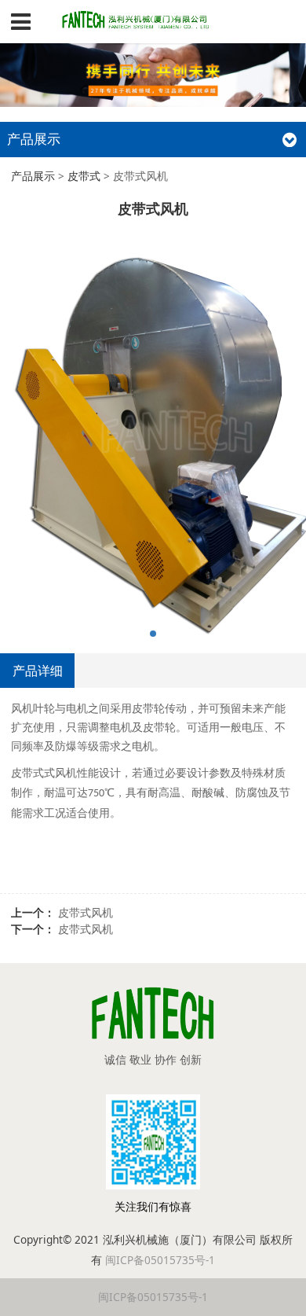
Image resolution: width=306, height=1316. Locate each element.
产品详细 (38, 670)
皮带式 (83, 175)
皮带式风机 (85, 912)
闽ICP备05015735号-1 (160, 1259)
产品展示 (33, 175)
